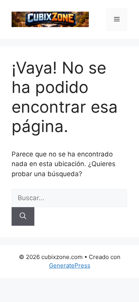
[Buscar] (23, 216)
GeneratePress (69, 265)
